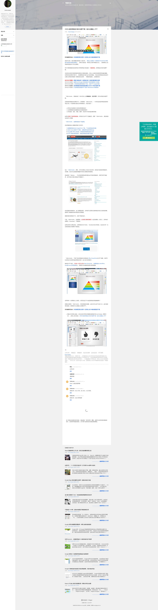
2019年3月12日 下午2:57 (79, 395)
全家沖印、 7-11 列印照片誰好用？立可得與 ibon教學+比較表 (80, 465)
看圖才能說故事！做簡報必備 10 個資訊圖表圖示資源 (87, 80)
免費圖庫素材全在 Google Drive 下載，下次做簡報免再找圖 (81, 128)
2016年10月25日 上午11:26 (80, 381)
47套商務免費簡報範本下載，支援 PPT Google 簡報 (86, 84)
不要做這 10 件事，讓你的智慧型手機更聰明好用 (77, 509)
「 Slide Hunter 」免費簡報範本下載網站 (75, 121)
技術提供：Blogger (87, 600)
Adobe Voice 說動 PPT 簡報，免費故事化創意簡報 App (80, 130)
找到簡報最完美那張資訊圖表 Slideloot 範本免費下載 (87, 85)
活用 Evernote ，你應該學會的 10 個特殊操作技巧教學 (78, 539)
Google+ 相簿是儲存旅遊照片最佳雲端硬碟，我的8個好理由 (80, 568)
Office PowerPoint (92, 258)
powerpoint (94, 352)
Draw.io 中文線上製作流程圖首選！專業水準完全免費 (78, 583)
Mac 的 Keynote (88, 263)
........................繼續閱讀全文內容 (100, 461)
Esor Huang (8, 10)
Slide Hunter (71, 170)
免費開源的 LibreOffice (99, 263)
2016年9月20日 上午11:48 (79, 374)
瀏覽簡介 (7, 26)
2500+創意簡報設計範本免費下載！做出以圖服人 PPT (93, 316)
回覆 (71, 371)
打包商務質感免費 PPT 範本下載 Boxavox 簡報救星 (86, 87)
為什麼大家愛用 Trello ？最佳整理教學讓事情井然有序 (78, 495)
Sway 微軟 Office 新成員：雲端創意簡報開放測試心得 (80, 131)
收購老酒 (72, 374)
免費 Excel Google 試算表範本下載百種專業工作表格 (86, 82)
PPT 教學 (101, 352)
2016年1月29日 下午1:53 (77, 366)
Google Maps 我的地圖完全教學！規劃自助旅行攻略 (78, 480)
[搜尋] (110, 3)
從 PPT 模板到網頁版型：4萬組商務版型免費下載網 (80, 133)
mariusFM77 (89, 602)
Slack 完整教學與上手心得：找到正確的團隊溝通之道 (78, 450)
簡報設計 (73, 352)
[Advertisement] (86, 16)
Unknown (72, 381)
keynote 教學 (86, 352)
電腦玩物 (68, 3)
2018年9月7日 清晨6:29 (79, 388)
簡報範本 (79, 352)
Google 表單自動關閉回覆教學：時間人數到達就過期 (78, 524)
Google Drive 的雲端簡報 (71, 265)
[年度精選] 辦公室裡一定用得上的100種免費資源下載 (87, 57)
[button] (108, 29)
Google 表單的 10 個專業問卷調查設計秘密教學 (76, 554)
